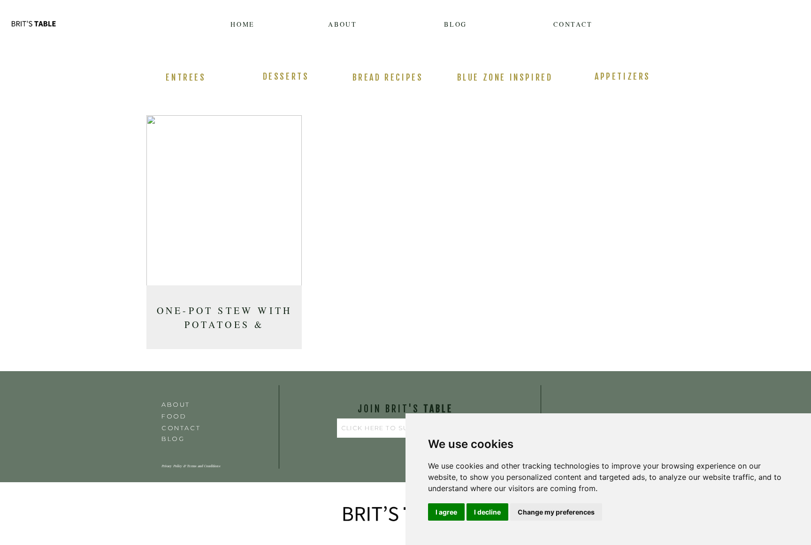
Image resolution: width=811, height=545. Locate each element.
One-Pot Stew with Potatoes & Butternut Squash (224, 324)
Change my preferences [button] (556, 512)
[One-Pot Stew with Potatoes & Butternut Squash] (224, 203)
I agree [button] (446, 512)
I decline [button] (487, 512)
